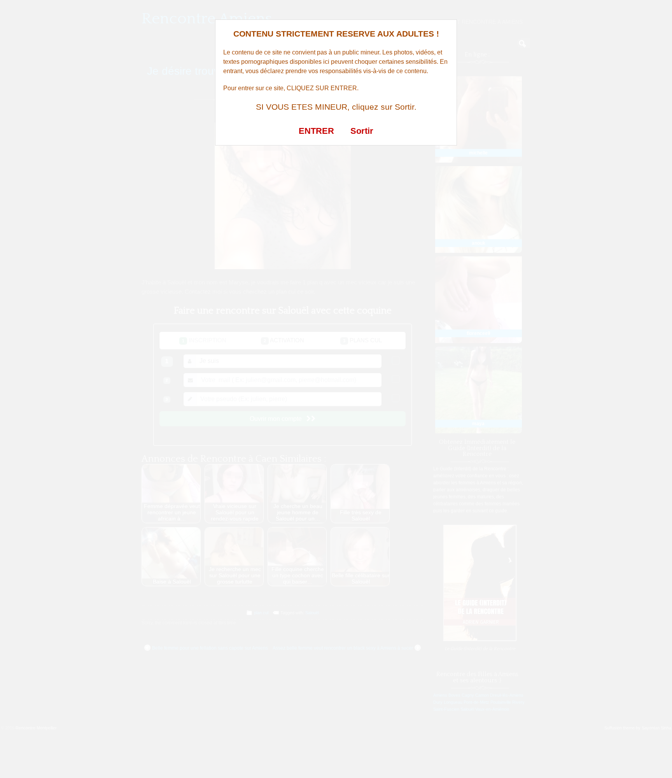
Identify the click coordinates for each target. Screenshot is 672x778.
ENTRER (316, 131)
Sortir (361, 131)
